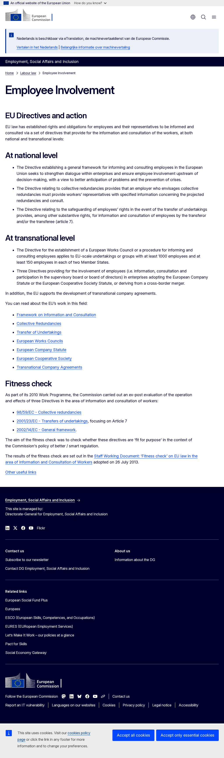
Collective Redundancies (39, 323)
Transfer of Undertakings (39, 332)
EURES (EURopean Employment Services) (39, 626)
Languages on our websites (73, 705)
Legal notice (162, 705)
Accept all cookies (133, 735)
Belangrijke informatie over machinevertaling (95, 47)
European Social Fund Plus (26, 600)
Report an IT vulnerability (25, 705)
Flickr (41, 528)
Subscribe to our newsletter (27, 560)
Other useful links (20, 472)
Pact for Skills (16, 644)
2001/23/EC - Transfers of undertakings (52, 421)
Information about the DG (135, 560)
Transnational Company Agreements (49, 367)
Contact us (121, 696)
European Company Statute (41, 349)
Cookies (109, 705)
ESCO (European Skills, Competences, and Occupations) (50, 617)
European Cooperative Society (44, 358)
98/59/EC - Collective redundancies (49, 412)
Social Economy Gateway (26, 652)
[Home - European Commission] (31, 15)
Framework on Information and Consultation (56, 314)
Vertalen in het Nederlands (37, 47)
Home (9, 73)
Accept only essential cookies (187, 735)
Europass (12, 609)
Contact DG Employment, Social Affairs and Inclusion (47, 568)
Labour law (28, 73)
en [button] (193, 17)
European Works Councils (40, 341)
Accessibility (188, 705)
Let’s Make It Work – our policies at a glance (39, 635)
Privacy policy (134, 705)
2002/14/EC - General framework (46, 429)
